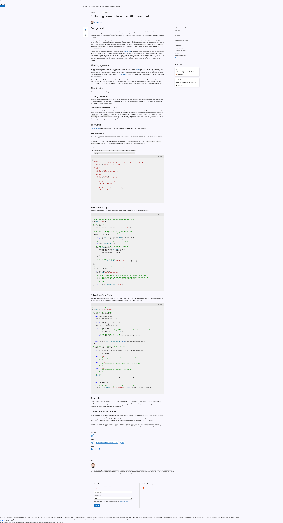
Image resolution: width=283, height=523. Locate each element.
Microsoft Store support (98, 517)
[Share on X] (96, 449)
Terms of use (38, 522)
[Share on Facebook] (92, 449)
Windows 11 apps (73, 517)
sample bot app (96, 128)
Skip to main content (4, 0)
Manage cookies (31, 522)
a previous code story (122, 74)
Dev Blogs (85, 6)
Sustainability (188, 519)
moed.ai (138, 69)
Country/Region (98, 495)
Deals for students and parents (225, 517)
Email (95, 488)
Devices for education (158, 517)
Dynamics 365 (17, 519)
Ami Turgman (97, 22)
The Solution (177, 35)
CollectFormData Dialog (180, 50)
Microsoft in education (148, 517)
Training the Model (179, 38)
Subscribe (97, 505)
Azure (65, 519)
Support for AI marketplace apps (91, 519)
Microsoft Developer (71, 519)
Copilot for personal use (51, 517)
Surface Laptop (8, 517)
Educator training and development (209, 517)
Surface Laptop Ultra (17, 517)
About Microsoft (144, 519)
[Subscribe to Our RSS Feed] (143, 488)
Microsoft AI (3, 519)
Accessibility (182, 519)
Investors (166, 519)
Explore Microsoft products (63, 517)
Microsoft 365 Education (183, 517)
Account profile (80, 517)
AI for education (235, 517)
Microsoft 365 (24, 519)
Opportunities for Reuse (180, 55)
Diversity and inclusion (174, 519)
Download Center (88, 517)
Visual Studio (133, 519)
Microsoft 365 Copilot (52, 519)
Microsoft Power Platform (33, 519)
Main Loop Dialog (179, 48)
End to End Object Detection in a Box (186, 72)
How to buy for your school (195, 517)
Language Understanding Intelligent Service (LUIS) (107, 442)
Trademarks (43, 522)
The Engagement (178, 33)
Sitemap (13, 522)
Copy (161, 156)
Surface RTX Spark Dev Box (28, 517)
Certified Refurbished (119, 517)
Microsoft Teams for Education (170, 517)
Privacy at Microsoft (159, 519)
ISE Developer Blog (93, 6)
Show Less (177, 57)
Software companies (125, 519)
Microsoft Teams (43, 519)
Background (177, 30)
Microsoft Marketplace (116, 519)
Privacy (25, 522)
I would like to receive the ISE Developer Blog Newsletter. (111, 501)
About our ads (60, 522)
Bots (92, 435)
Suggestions (177, 53)
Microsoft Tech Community (104, 519)
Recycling (54, 522)
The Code (177, 43)
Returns (105, 517)
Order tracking (110, 517)
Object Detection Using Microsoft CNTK (186, 82)
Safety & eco (49, 522)
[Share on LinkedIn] (99, 449)
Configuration (178, 45)
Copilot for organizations (39, 517)
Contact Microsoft (20, 522)
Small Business (60, 519)
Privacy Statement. (123, 501)
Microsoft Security (10, 519)
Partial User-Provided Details (181, 40)
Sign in (2, 6)
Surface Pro (2, 517)
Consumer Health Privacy (5, 522)
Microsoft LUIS (127, 51)
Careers (138, 519)
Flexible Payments (139, 517)
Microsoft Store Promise (129, 517)
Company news (151, 519)
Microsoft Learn (79, 519)
